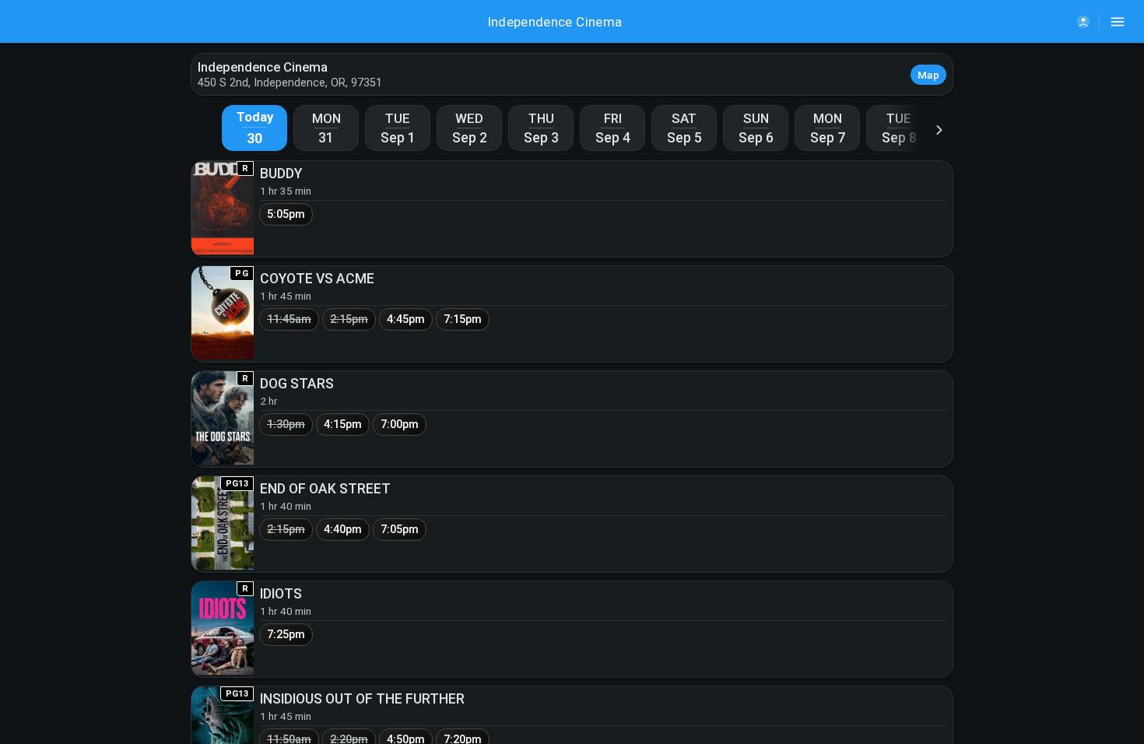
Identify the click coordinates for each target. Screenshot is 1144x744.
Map (928, 74)
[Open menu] (1118, 22)
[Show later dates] (939, 129)
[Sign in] (1083, 22)
